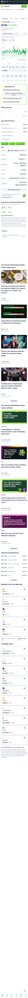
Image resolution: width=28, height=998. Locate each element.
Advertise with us (6, 197)
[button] (23, 155)
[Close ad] (24, 609)
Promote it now (22, 638)
